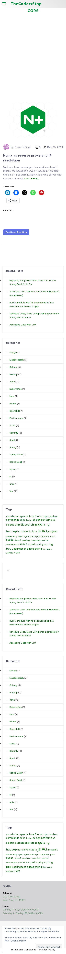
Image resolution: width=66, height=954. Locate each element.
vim (18, 552)
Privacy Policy (47, 949)
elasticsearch (24, 524)
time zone (47, 549)
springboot (20, 548)
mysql (20, 536)
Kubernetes (15, 389)
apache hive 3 (28, 516)
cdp (45, 516)
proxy (39, 536)
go (36, 524)
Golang (13, 367)
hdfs (20, 531)
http (32, 531)
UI (10, 476)
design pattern (42, 519)
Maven (12, 403)
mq (15, 536)
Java (12, 381)
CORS (22, 520)
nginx (26, 536)
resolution (35, 540)
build (39, 516)
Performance (16, 418)
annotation (12, 516)
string (38, 548)
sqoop (12, 469)
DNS (53, 520)
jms (50, 531)
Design (13, 352)
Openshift (14, 411)
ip (36, 532)
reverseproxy (12, 544)
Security (13, 433)
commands (12, 519)
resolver (45, 540)
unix (11, 484)
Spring (12, 447)
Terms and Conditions (23, 949)
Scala (12, 425)
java (42, 531)
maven (9, 536)
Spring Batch (16, 454)
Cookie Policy (18, 940)
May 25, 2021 (55, 147)
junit (55, 531)
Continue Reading (16, 232)
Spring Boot (15, 462)
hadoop (13, 374)
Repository (25, 540)
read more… (31, 178)
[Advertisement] (33, 52)
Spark (12, 440)
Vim (11, 491)
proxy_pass (49, 536)
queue (9, 539)
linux (11, 396)
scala (23, 544)
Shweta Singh (23, 147)
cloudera (53, 516)
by (12, 147)
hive (26, 531)
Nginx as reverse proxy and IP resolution (27, 158)
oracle (33, 536)
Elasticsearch (16, 359)
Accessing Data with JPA (22, 324)
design (29, 520)
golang (44, 524)
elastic (10, 524)
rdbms (17, 540)
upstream (10, 553)
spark (32, 544)
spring (40, 544)
